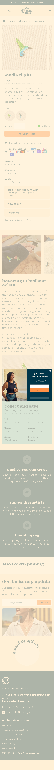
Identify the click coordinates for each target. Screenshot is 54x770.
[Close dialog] (51, 370)
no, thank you (40, 397)
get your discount (39, 390)
